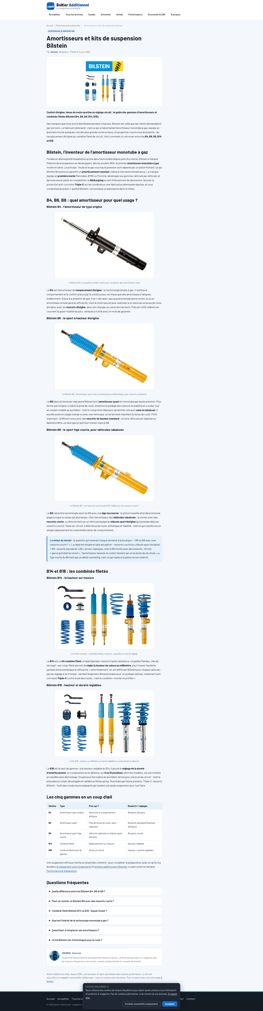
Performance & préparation (68, 25)
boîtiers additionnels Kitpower (111, 866)
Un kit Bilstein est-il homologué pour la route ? (77, 939)
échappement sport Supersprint (73, 866)
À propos (175, 14)
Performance (135, 14)
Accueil (50, 25)
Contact (190, 998)
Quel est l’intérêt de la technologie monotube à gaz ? (80, 920)
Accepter (170, 1004)
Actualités (54, 14)
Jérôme (54, 52)
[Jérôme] (54, 956)
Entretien (106, 14)
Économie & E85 (156, 14)
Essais (91, 14)
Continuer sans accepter (97, 986)
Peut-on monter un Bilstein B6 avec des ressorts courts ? (83, 900)
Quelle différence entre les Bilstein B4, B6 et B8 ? (78, 891)
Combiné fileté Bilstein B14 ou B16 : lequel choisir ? (79, 910)
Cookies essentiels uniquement (141, 1004)
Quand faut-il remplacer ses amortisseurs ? (75, 930)
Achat (119, 14)
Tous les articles (74, 14)
